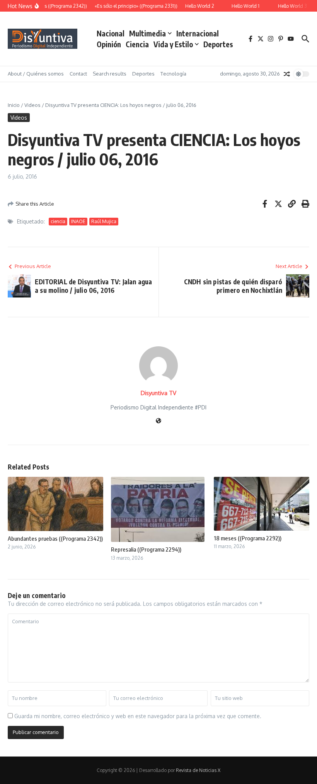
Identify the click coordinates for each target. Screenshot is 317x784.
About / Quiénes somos (36, 73)
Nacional (110, 33)
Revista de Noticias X (198, 770)
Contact (78, 73)
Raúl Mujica (103, 221)
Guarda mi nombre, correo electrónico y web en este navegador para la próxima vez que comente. (137, 716)
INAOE (78, 221)
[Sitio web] (158, 421)
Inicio (14, 105)
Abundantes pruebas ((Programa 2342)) (55, 538)
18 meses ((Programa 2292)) (247, 538)
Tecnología (173, 73)
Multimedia (147, 33)
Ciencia (137, 44)
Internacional (197, 33)
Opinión (109, 44)
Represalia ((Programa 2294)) (146, 549)
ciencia (58, 221)
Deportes (218, 44)
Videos (32, 105)
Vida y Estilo (173, 44)
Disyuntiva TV (158, 393)
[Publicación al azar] (287, 74)
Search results (109, 73)
